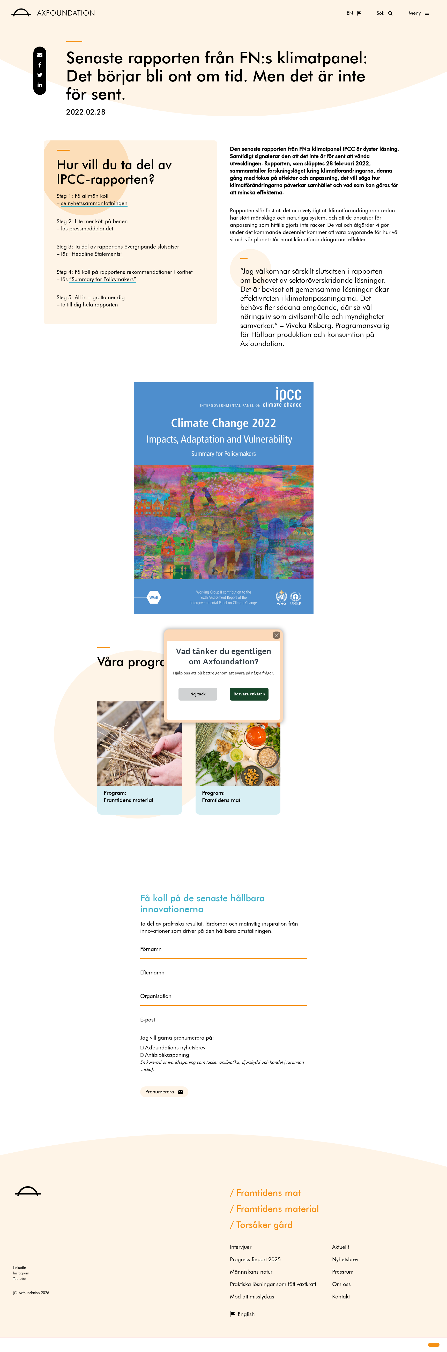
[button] (8, 1345)
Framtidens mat (268, 1193)
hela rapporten (100, 305)
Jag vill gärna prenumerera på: (177, 1038)
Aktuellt (340, 1247)
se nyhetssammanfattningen (94, 203)
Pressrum (343, 1272)
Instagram (21, 1273)
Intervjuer (240, 1247)
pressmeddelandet (91, 229)
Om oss (341, 1284)
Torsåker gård (264, 1225)
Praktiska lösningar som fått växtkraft (273, 1284)
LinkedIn (19, 1268)
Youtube (19, 1279)
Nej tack (198, 694)
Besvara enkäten (249, 694)
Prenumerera (159, 1091)
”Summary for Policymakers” (102, 279)
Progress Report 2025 (255, 1260)
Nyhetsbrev (345, 1260)
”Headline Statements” (96, 254)
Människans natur (251, 1272)
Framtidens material (277, 1209)
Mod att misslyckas (252, 1297)
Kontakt (341, 1297)
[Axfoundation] (53, 13)
